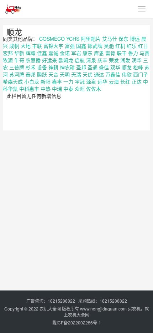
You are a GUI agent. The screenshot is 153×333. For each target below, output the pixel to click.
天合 (53, 74)
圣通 (92, 67)
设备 (42, 67)
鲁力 (133, 52)
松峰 (138, 67)
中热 (46, 88)
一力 (68, 81)
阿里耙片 (91, 38)
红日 (143, 45)
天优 (88, 74)
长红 (125, 81)
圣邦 (81, 67)
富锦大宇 (53, 45)
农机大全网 (50, 308)
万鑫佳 (112, 74)
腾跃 (42, 74)
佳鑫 (42, 52)
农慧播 (33, 60)
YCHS (72, 38)
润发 (125, 60)
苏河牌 (16, 74)
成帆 (14, 45)
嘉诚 (53, 52)
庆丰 (102, 60)
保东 (123, 38)
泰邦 (31, 74)
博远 (135, 38)
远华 (102, 81)
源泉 (91, 81)
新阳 (46, 81)
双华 (115, 67)
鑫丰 (57, 81)
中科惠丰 (29, 88)
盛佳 (104, 67)
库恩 (99, 52)
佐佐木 (93, 88)
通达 (99, 74)
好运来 (49, 60)
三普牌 (16, 67)
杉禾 (31, 67)
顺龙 (14, 31)
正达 (137, 81)
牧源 (8, 60)
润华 (137, 60)
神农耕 (67, 67)
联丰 (122, 52)
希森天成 (13, 81)
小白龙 (31, 81)
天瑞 (76, 74)
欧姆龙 (65, 60)
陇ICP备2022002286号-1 (76, 322)
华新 (19, 52)
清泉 (91, 60)
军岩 (76, 52)
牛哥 (19, 60)
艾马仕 (109, 38)
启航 (80, 60)
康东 (88, 52)
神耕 (53, 67)
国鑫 (81, 45)
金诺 (65, 52)
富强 (70, 45)
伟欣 (127, 74)
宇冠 (80, 81)
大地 (26, 45)
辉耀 (31, 52)
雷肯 (110, 52)
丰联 (37, 45)
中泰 (68, 88)
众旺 (80, 88)
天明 (65, 74)
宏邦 (8, 52)
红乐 (132, 45)
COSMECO (52, 38)
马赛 (144, 52)
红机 (120, 45)
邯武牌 (95, 45)
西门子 (140, 74)
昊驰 (109, 45)
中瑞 (57, 88)
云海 (114, 81)
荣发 (114, 60)
